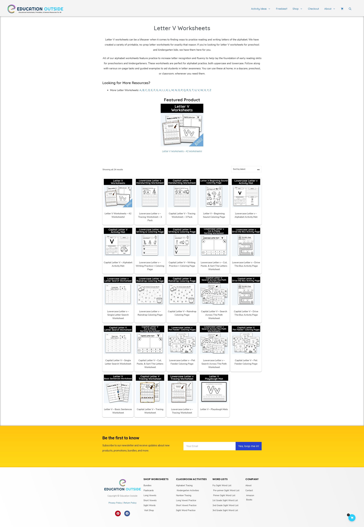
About (327, 8)
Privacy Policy (115, 502)
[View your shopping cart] (342, 9)
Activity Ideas (259, 8)
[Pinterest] (118, 513)
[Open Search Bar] (350, 9)
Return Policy (130, 502)
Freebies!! (281, 8)
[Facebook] (127, 513)
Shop (296, 8)
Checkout (313, 8)
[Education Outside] (35, 8)
